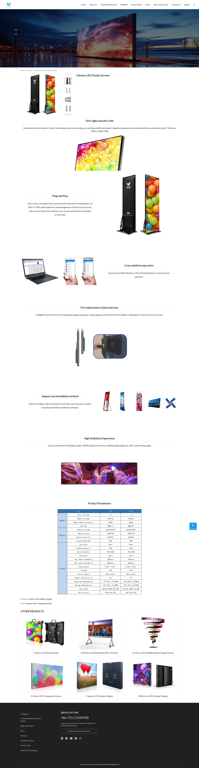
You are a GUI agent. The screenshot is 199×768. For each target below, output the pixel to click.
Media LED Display (27, 726)
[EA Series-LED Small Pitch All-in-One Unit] (99, 636)
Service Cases (136, 4)
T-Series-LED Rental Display (46, 653)
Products (124, 4)
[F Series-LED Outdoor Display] (99, 679)
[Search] (194, 4)
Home (83, 4)
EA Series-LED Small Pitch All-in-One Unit (99, 653)
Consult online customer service (78, 731)
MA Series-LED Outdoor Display (153, 696)
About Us (93, 4)
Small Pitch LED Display (29, 750)
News (147, 4)
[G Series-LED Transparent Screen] (46, 679)
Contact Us (176, 4)
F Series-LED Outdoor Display (40, 599)
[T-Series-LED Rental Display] (46, 636)
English (187, 4)
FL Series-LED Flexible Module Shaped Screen (153, 653)
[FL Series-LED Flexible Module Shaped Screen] (153, 636)
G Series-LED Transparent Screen (38, 603)
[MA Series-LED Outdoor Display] (153, 679)
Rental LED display (27, 741)
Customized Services (108, 4)
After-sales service (160, 4)
